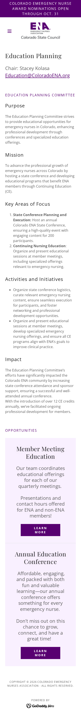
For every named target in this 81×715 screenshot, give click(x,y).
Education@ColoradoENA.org (37, 75)
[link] (40, 31)
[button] (10, 31)
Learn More (40, 530)
